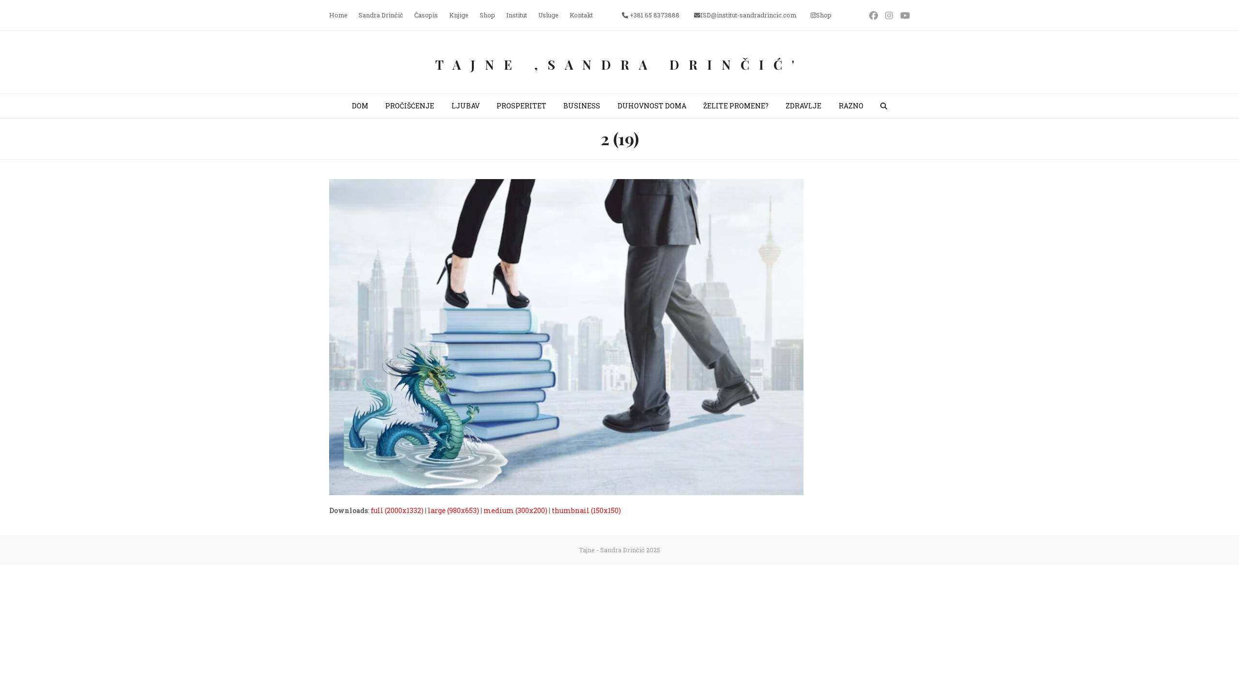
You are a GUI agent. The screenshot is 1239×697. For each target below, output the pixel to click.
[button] (884, 106)
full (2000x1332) (397, 510)
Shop (823, 15)
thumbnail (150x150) (586, 510)
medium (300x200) (515, 510)
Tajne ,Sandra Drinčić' (619, 64)
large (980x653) (453, 510)
